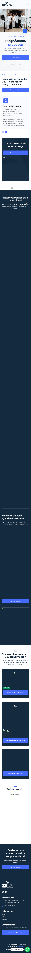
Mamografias (9, 377)
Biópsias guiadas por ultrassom (13, 314)
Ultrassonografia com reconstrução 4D (13, 231)
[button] (28, 4)
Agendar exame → (9, 255)
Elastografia (9, 345)
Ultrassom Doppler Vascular (12, 271)
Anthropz (20, 946)
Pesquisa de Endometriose (15, 443)
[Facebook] (6, 892)
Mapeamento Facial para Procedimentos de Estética (14, 481)
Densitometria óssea (13, 413)
